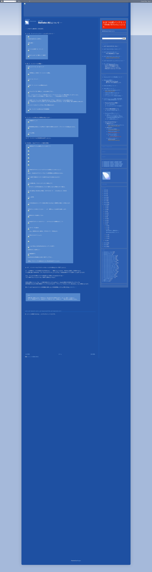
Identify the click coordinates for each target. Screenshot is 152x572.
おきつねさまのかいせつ (56, 311)
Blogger (79, 560)
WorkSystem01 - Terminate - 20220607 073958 (113, 164)
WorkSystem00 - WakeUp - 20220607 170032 (113, 161)
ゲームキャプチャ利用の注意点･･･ (114, 95)
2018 (105, 199)
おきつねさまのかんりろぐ (110, 260)
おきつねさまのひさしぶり (110, 272)
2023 (105, 195)
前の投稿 (93, 354)
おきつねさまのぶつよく (109, 273)
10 (106, 209)
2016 (105, 202)
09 (106, 211)
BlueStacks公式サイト (37, 33)
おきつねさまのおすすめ (44, 311)
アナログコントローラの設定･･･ (115, 106)
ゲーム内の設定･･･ (111, 104)
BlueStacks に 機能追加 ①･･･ (113, 230)
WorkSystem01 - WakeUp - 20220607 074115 (112, 163)
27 (107, 227)
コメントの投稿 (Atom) (33, 356)
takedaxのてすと (108, 254)
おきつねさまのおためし (109, 256)
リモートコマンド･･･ (113, 138)
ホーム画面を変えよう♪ (113, 119)
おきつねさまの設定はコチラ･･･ (113, 90)
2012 (105, 246)
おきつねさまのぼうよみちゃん (116, 125)
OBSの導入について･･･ (110, 88)
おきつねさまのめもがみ (109, 276)
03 (106, 222)
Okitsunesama (33, 21)
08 (106, 213)
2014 (105, 243)
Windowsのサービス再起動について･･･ (114, 77)
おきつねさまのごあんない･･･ (111, 52)
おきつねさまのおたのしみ (110, 255)
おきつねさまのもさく (109, 277)
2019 (105, 197)
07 (106, 215)
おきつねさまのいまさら (33, 311)
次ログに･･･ (73, 287)
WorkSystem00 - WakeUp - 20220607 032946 (113, 165)
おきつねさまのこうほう (109, 264)
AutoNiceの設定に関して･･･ (114, 110)
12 (106, 206)
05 (106, 218)
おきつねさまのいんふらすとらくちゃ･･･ (114, 60)
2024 (105, 193)
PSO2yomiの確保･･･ (113, 129)
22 (107, 229)
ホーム (60, 354)
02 (106, 224)
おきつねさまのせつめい (109, 270)
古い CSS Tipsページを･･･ (110, 63)
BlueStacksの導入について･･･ (112, 113)
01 (106, 240)
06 (106, 216)
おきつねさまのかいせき (109, 258)
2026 (105, 190)
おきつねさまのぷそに (109, 275)
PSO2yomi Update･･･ (113, 131)
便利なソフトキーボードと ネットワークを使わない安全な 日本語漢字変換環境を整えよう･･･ (115, 116)
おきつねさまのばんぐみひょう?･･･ (113, 49)
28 (107, 225)
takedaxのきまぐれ (108, 253)
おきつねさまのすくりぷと (110, 269)
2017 (105, 200)
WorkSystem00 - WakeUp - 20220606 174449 (113, 166)
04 (106, 220)
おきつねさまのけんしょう (110, 262)
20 (107, 236)
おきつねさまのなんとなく (110, 271)
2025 (105, 191)
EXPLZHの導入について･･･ (111, 85)
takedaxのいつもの (108, 252)
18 (107, 238)
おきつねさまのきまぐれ (109, 261)
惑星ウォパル (107, 279)
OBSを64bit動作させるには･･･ (113, 92)
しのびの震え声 (107, 278)
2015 (105, 204)
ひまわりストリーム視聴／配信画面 (113, 99)
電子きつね (106, 281)
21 (107, 234)
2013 (105, 244)
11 (106, 207)
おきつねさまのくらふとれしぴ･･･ (113, 56)
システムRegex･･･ (114, 135)
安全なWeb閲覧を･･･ (109, 80)
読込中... (104, 151)
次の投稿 (27, 354)
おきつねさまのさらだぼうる (111, 267)
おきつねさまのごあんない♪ (110, 266)
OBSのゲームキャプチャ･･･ (112, 94)
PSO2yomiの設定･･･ (113, 134)
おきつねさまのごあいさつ (110, 265)
